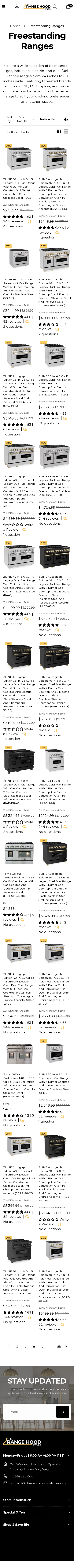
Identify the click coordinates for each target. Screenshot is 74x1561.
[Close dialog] (70, 763)
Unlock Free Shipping (19, 792)
